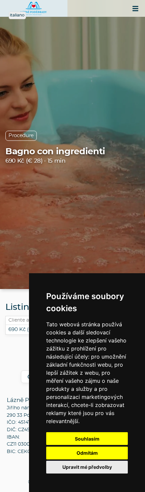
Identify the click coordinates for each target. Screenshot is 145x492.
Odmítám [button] (87, 453)
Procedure (21, 135)
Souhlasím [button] (87, 439)
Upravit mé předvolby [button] (87, 467)
